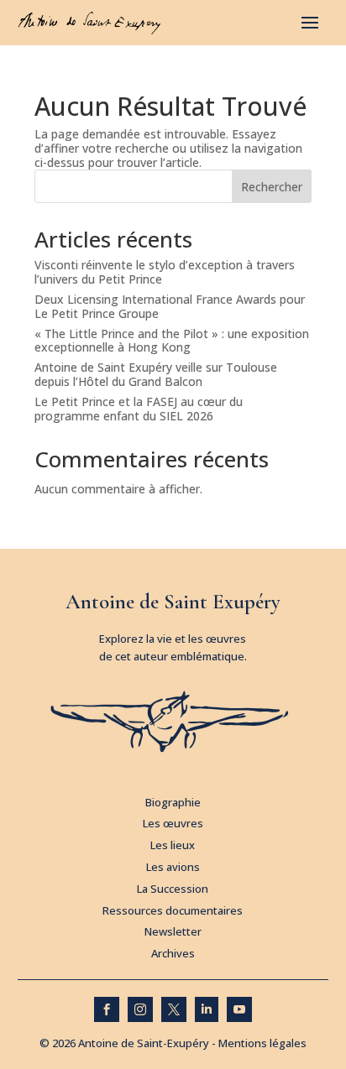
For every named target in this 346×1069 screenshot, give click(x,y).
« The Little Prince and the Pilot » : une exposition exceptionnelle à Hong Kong (171, 341)
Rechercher (271, 187)
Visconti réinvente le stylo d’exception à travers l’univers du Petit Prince (164, 272)
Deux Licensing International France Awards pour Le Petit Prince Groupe (169, 306)
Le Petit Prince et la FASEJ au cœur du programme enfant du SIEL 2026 (138, 409)
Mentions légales (262, 1043)
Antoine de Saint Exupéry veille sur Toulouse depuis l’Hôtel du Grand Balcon (155, 374)
